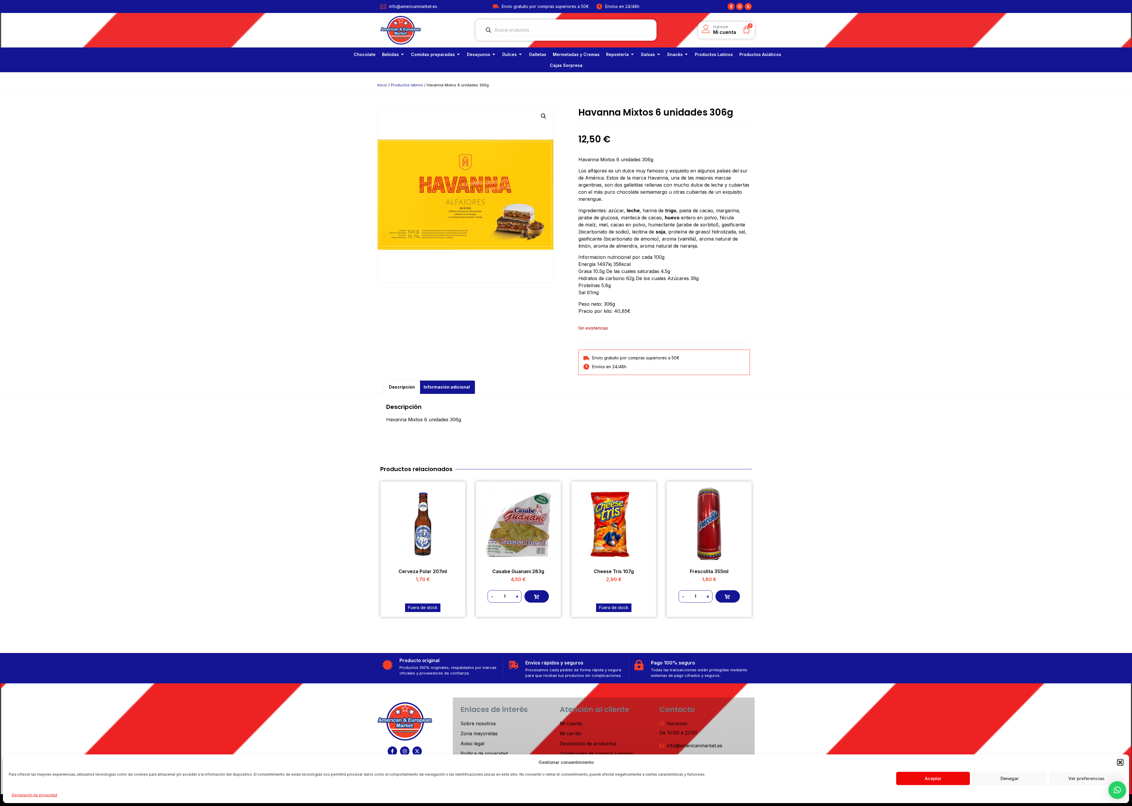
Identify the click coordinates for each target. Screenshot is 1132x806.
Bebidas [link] (390, 54)
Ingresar (720, 26)
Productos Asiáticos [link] (760, 54)
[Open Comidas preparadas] (458, 54)
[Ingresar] (706, 29)
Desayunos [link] (478, 54)
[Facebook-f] (731, 6)
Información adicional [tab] (447, 386)
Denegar (1010, 778)
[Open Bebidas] (402, 54)
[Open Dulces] (520, 54)
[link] (364, 54)
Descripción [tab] (402, 386)
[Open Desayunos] (494, 54)
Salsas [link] (648, 54)
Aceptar (933, 778)
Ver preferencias (1086, 778)
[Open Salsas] (659, 54)
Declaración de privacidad (34, 795)
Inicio (382, 85)
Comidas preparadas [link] (433, 54)
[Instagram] (739, 6)
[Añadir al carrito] (536, 596)
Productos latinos (407, 85)
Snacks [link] (675, 54)
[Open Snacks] (686, 54)
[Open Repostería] (632, 54)
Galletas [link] (537, 54)
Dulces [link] (509, 54)
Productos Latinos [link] (714, 54)
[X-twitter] (748, 6)
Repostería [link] (617, 54)
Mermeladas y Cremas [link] (576, 54)
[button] (1120, 762)
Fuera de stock (422, 607)
